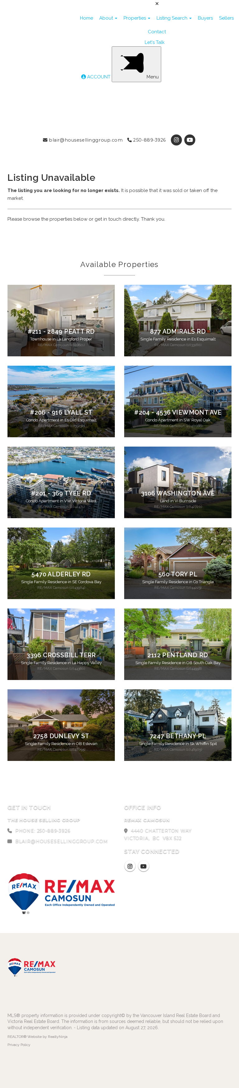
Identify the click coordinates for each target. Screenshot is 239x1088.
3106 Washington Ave (177, 493)
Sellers (226, 18)
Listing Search (173, 18)
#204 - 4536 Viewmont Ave (177, 412)
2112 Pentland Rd (178, 655)
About (106, 18)
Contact (157, 32)
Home (86, 18)
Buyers (205, 18)
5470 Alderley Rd (61, 574)
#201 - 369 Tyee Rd (61, 493)
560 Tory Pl (177, 574)
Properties (135, 18)
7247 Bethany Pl (178, 736)
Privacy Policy (18, 1045)
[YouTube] (190, 140)
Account (99, 77)
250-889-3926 (149, 140)
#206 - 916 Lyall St (61, 412)
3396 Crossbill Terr (61, 655)
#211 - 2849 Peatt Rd (61, 331)
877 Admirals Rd (178, 331)
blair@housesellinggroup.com (85, 140)
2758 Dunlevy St (61, 736)
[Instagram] (177, 140)
